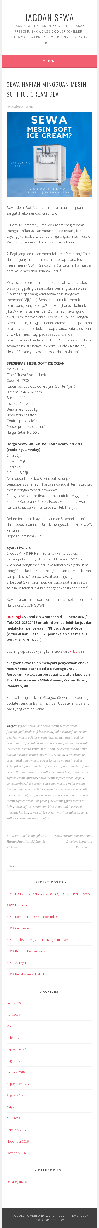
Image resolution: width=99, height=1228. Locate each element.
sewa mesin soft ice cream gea (27, 783)
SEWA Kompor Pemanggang (26, 951)
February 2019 (16, 1037)
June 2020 (14, 1003)
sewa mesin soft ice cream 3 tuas (48, 772)
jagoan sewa (26, 726)
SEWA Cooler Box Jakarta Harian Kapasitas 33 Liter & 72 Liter (26, 841)
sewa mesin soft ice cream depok (61, 778)
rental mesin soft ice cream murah (55, 749)
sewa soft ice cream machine (34, 807)
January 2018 (16, 1072)
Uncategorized (17, 1181)
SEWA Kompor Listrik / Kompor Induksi (33, 916)
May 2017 (13, 1107)
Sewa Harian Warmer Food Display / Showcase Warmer (73, 841)
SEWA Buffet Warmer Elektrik (26, 974)
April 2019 (13, 1014)
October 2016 (16, 1153)
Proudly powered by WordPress (37, 1215)
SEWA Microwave (18, 905)
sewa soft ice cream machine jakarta (54, 812)
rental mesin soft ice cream (45, 743)
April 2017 (13, 1118)
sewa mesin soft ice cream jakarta (40, 789)
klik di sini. (77, 651)
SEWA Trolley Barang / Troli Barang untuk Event (38, 939)
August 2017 (15, 1095)
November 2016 (18, 1141)
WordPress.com (51, 1220)
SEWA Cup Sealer (18, 928)
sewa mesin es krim (50, 755)
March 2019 (15, 1026)
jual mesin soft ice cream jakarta (35, 737)
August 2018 (15, 1060)
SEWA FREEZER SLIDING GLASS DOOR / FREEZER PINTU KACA (48, 894)
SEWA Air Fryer (16, 963)
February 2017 (16, 1130)
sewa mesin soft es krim (39, 760)
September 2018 (18, 1049)
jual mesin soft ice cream (35, 732)
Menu (52, 61)
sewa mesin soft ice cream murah (58, 795)
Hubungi (14, 616)
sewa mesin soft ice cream (43, 766)
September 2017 (18, 1084)
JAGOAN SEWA (49, 17)
